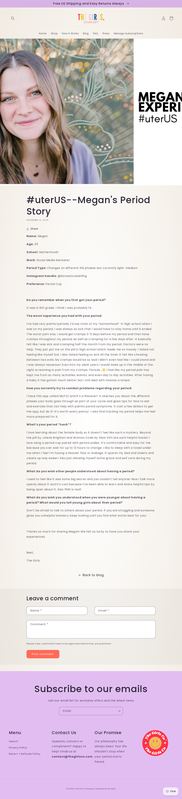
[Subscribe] (119, 711)
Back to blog (93, 575)
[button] (13, 18)
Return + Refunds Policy (25, 754)
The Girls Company (85, 788)
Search (13, 741)
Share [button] (34, 229)
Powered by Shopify (105, 788)
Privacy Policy (18, 747)
